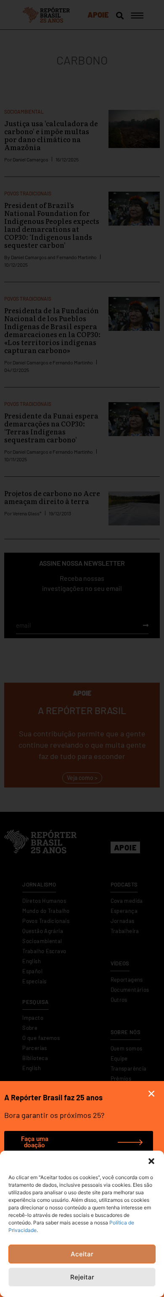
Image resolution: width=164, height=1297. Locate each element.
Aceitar (82, 1254)
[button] (151, 1161)
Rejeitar (82, 1277)
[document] (82, 648)
